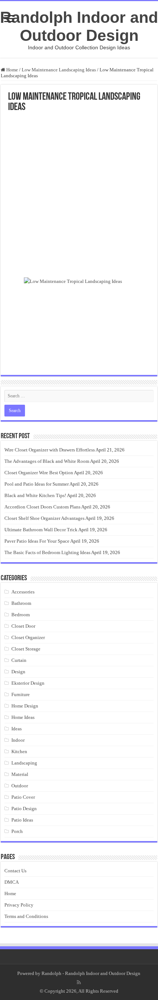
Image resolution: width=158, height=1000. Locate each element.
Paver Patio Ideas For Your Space (36, 541)
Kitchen (19, 751)
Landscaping (24, 763)
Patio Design (24, 808)
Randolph (51, 973)
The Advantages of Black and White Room (46, 461)
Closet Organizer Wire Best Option (38, 472)
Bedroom (20, 614)
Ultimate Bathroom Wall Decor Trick (41, 529)
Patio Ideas (22, 820)
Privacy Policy (18, 905)
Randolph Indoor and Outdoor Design (79, 26)
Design (18, 671)
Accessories (23, 592)
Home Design (24, 706)
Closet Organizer (28, 637)
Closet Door (23, 626)
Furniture (20, 694)
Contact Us (15, 870)
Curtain (18, 660)
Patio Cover (23, 797)
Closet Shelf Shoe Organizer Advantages (44, 518)
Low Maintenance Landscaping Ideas (59, 69)
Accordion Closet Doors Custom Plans (42, 507)
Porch (17, 831)
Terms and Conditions (26, 916)
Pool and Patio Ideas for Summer (36, 484)
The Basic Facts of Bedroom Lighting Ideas (47, 552)
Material (19, 774)
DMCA (11, 882)
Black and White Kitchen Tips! (35, 495)
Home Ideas (23, 717)
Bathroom (21, 603)
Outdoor (19, 785)
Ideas (16, 728)
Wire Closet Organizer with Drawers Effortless (49, 450)
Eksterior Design (27, 683)
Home (11, 69)
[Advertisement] (79, 195)
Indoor (18, 740)
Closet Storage (25, 649)
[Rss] (79, 982)
